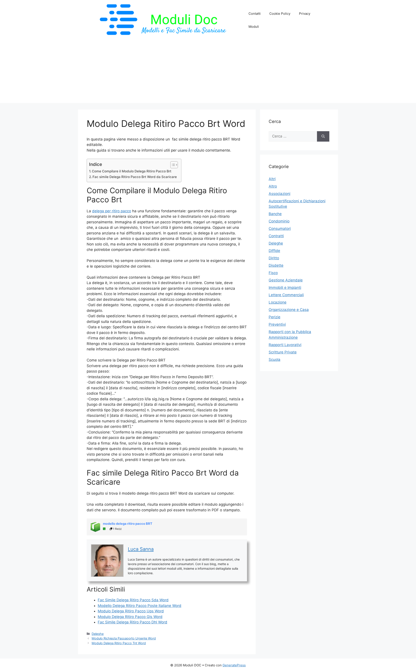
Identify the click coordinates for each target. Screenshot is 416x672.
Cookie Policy (279, 13)
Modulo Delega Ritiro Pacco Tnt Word (119, 643)
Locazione (277, 302)
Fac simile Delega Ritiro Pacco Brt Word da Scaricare (135, 177)
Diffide (274, 251)
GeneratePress (234, 665)
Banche (275, 214)
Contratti (276, 236)
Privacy (304, 13)
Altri (272, 179)
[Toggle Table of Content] (172, 164)
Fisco (273, 273)
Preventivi (277, 324)
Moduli (254, 27)
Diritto (274, 258)
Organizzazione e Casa (289, 309)
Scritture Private (283, 352)
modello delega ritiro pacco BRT (127, 524)
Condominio (279, 221)
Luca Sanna (141, 549)
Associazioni (279, 193)
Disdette (276, 265)
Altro (273, 186)
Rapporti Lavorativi (285, 345)
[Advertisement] (208, 72)
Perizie (274, 317)
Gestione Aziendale (286, 280)
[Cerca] (323, 136)
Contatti (255, 13)
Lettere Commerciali (286, 295)
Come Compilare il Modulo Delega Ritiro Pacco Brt (131, 171)
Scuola (274, 359)
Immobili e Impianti (285, 287)
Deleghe (98, 634)
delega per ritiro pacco (111, 211)
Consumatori (280, 228)
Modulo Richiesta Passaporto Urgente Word (124, 638)
